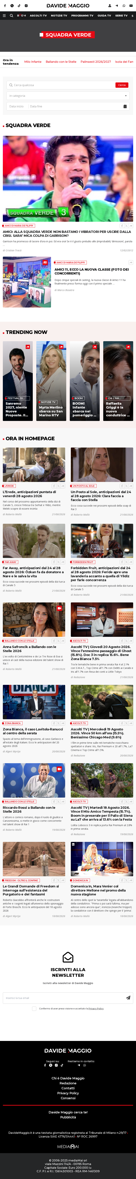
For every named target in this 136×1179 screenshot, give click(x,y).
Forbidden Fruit (83, 562)
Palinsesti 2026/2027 (96, 61)
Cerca (122, 85)
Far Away (10, 562)
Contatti (67, 1088)
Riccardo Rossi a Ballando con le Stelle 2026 (29, 810)
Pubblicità (68, 1117)
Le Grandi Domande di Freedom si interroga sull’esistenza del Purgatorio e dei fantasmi (31, 890)
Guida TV (104, 15)
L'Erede (9, 486)
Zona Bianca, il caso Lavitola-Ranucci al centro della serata (33, 731)
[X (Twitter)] (126, 226)
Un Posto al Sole (84, 486)
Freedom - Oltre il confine (21, 880)
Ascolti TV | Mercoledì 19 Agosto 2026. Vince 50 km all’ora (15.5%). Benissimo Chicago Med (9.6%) (97, 733)
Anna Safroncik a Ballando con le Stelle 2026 (29, 649)
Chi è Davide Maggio (68, 1078)
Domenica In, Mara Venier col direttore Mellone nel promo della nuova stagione (98, 890)
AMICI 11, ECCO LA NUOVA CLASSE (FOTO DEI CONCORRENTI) (92, 271)
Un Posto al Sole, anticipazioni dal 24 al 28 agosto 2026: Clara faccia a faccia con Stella (101, 496)
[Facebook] (122, 226)
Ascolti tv (38, 15)
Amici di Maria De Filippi (19, 225)
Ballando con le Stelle (61, 61)
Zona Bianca (13, 723)
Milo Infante (32, 61)
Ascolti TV (79, 640)
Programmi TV (82, 15)
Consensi (68, 1098)
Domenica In (80, 880)
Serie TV (121, 15)
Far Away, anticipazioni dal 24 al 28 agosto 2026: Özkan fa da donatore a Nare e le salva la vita (33, 572)
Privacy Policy (96, 1008)
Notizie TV (59, 15)
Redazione (68, 1083)
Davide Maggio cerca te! (68, 1112)
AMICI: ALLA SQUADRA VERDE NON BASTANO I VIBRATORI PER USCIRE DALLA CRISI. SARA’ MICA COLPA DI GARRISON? (67, 234)
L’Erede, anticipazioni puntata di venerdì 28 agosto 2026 (29, 494)
